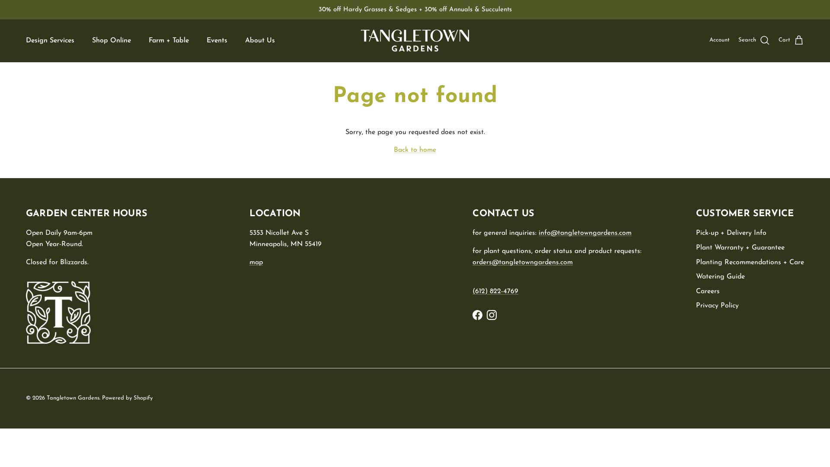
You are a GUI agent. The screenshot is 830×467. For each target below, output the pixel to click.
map (256, 262)
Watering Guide (720, 276)
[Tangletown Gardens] (415, 40)
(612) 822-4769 (495, 291)
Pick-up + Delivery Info (731, 233)
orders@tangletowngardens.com (522, 262)
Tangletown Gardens (73, 398)
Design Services (50, 40)
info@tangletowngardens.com (585, 233)
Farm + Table (169, 40)
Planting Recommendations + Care (750, 262)
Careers (708, 291)
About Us (260, 40)
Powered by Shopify (127, 398)
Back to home (415, 150)
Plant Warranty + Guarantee (740, 247)
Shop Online (111, 40)
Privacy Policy (717, 305)
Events (217, 40)
